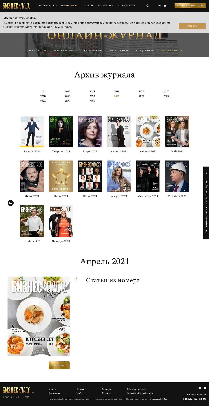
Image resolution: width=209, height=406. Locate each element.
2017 (166, 91)
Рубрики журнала (65, 50)
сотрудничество (127, 5)
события (89, 5)
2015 (116, 91)
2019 (67, 96)
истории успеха (48, 5)
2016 (141, 91)
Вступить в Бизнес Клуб (190, 5)
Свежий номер (36, 50)
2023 (166, 96)
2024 (43, 101)
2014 (92, 91)
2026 (92, 101)
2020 (92, 96)
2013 (67, 91)
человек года (106, 5)
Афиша (52, 389)
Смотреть (59, 365)
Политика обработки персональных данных (68, 399)
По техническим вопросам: (146, 399)
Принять (192, 26)
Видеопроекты (119, 50)
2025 (67, 101)
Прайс (79, 393)
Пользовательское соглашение (107, 399)
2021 (116, 96)
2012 (43, 91)
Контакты (106, 393)
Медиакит (80, 389)
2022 (141, 96)
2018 (43, 96)
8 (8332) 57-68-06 (194, 399)
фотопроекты (93, 50)
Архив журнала (171, 50)
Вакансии (106, 389)
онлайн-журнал (70, 5)
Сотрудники (54, 393)
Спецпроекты (145, 50)
